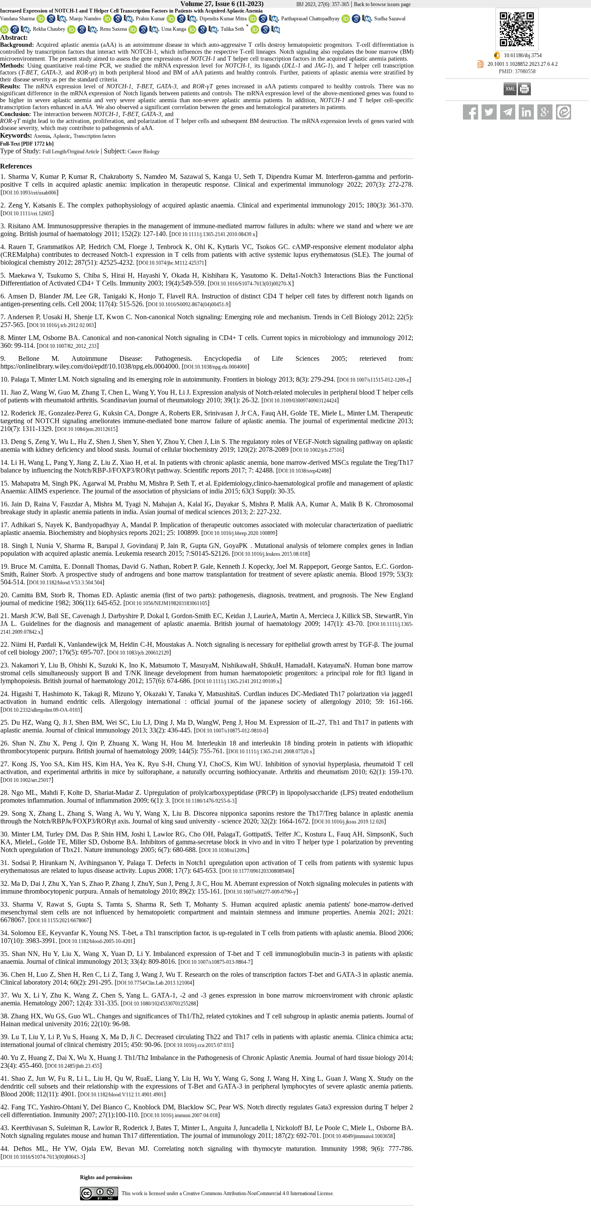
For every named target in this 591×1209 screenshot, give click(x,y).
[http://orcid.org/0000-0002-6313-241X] (4, 32)
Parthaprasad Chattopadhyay (310, 19)
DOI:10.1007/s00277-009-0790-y (261, 892)
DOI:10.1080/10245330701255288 (159, 1004)
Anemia (42, 136)
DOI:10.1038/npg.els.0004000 (215, 367)
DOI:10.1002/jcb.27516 (317, 450)
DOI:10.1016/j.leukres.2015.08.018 (271, 554)
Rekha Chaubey (49, 29)
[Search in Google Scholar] (51, 21)
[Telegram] (507, 112)
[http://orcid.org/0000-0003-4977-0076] (171, 21)
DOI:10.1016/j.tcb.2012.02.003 (61, 325)
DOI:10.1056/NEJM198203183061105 (166, 603)
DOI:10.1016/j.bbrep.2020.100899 (239, 533)
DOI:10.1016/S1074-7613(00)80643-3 (43, 1157)
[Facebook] (470, 112)
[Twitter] (489, 112)
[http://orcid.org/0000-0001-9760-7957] (255, 32)
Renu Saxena (113, 29)
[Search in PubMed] (61, 21)
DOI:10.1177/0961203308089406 (257, 871)
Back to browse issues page (382, 4)
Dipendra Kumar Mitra (223, 19)
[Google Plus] (544, 112)
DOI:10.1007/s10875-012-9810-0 (231, 731)
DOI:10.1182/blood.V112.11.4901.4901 (122, 1095)
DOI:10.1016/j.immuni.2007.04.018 (180, 1115)
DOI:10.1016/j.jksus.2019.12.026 (349, 822)
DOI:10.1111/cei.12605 (27, 214)
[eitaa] (563, 112)
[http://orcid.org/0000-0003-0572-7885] (252, 21)
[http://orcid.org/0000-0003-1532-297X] (132, 32)
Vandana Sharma (17, 19)
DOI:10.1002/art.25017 (27, 780)
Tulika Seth (232, 29)
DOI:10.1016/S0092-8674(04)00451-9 (188, 304)
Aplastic (61, 136)
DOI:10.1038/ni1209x (224, 850)
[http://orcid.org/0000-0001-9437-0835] (192, 32)
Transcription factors (95, 136)
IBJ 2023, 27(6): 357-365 (322, 4)
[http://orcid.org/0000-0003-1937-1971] (71, 32)
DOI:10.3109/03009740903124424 (300, 401)
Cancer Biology (144, 152)
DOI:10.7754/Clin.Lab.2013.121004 (154, 983)
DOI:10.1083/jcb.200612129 (139, 653)
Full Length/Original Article (70, 152)
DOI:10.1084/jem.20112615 (86, 429)
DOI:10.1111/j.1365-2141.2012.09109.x (237, 681)
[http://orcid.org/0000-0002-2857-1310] (107, 21)
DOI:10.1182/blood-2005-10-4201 (97, 941)
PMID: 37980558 (517, 71)
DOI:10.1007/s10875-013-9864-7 (215, 962)
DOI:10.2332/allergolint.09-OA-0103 (41, 710)
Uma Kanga (173, 29)
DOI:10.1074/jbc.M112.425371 (171, 263)
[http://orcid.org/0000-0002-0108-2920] (345, 21)
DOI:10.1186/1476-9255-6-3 (204, 801)
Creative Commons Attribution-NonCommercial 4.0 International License (258, 1193)
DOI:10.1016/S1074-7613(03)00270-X (251, 284)
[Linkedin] (526, 112)
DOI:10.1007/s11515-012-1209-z (374, 380)
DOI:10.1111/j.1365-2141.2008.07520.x (270, 752)
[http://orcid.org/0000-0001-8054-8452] (40, 21)
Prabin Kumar (150, 19)
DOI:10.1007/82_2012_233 (67, 346)
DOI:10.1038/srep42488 (303, 471)
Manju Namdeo (85, 19)
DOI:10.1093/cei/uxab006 (29, 193)
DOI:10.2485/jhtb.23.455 (73, 1066)
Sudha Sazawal (389, 19)
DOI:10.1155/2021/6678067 (59, 920)
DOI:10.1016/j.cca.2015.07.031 (198, 1045)
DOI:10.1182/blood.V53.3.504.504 (65, 583)
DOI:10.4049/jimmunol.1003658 (359, 1136)
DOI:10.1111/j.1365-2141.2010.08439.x (213, 234)
